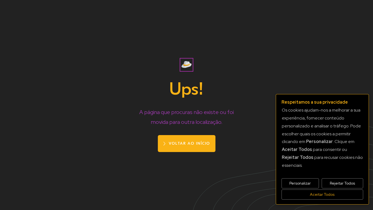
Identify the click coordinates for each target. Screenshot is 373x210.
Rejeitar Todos (342, 183)
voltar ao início (189, 143)
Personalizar (300, 183)
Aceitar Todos (322, 194)
